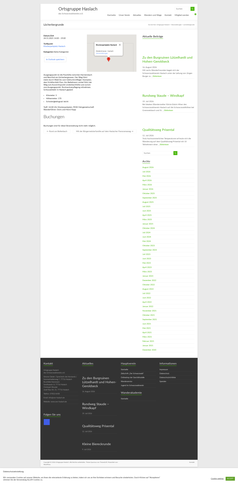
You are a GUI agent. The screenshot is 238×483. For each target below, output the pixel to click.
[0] (193, 15)
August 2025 (148, 202)
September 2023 (149, 250)
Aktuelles (137, 15)
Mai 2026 (146, 176)
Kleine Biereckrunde (96, 444)
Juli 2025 (146, 206)
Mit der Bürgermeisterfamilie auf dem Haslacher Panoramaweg (104, 131)
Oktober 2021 (148, 315)
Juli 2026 (146, 172)
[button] (108, 59)
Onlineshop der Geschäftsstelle (132, 377)
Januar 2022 (147, 306)
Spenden (163, 381)
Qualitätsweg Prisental (158, 129)
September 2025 (149, 198)
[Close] (120, 45)
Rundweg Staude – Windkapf (163, 95)
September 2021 (149, 319)
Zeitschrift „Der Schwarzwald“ (132, 373)
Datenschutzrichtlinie (168, 377)
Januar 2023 (147, 276)
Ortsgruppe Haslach (77, 9)
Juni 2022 (146, 298)
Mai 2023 (146, 263)
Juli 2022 (146, 293)
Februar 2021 (148, 341)
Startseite (111, 15)
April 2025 (147, 215)
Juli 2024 (146, 233)
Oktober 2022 (148, 285)
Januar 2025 (147, 224)
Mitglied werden (182, 15)
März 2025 (147, 220)
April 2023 (147, 267)
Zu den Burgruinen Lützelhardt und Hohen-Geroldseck (99, 382)
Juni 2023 (146, 259)
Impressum (164, 370)
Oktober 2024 (148, 228)
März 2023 (147, 272)
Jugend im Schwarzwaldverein (132, 385)
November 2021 (149, 311)
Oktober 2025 (148, 193)
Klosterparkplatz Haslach (54, 46)
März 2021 (147, 337)
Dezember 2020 (149, 350)
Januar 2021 (147, 346)
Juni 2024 (146, 237)
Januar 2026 (147, 189)
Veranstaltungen (102, 53)
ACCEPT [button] (230, 479)
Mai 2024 (146, 241)
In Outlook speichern (55, 59)
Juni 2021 (146, 324)
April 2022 (147, 302)
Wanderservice (126, 381)
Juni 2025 (146, 211)
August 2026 (148, 167)
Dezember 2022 (149, 280)
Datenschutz (164, 373)
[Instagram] (47, 422)
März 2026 (147, 185)
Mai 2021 (146, 328)
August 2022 (148, 289)
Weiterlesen (157, 76)
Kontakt (168, 15)
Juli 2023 (146, 254)
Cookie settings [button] (217, 479)
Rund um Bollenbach (57, 131)
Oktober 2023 (148, 246)
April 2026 (147, 180)
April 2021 (147, 333)
